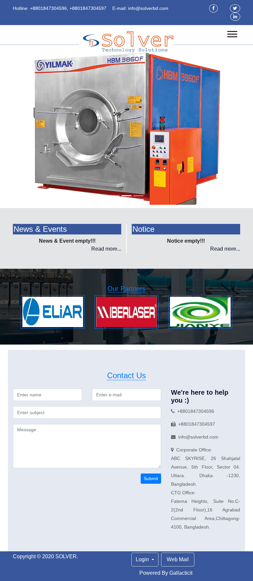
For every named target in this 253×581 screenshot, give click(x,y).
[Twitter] (235, 8)
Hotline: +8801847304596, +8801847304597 (59, 8)
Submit (151, 478)
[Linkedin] (235, 17)
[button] (232, 32)
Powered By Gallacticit (165, 573)
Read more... (106, 249)
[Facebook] (213, 8)
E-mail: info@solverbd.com (140, 8)
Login (143, 559)
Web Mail (178, 559)
